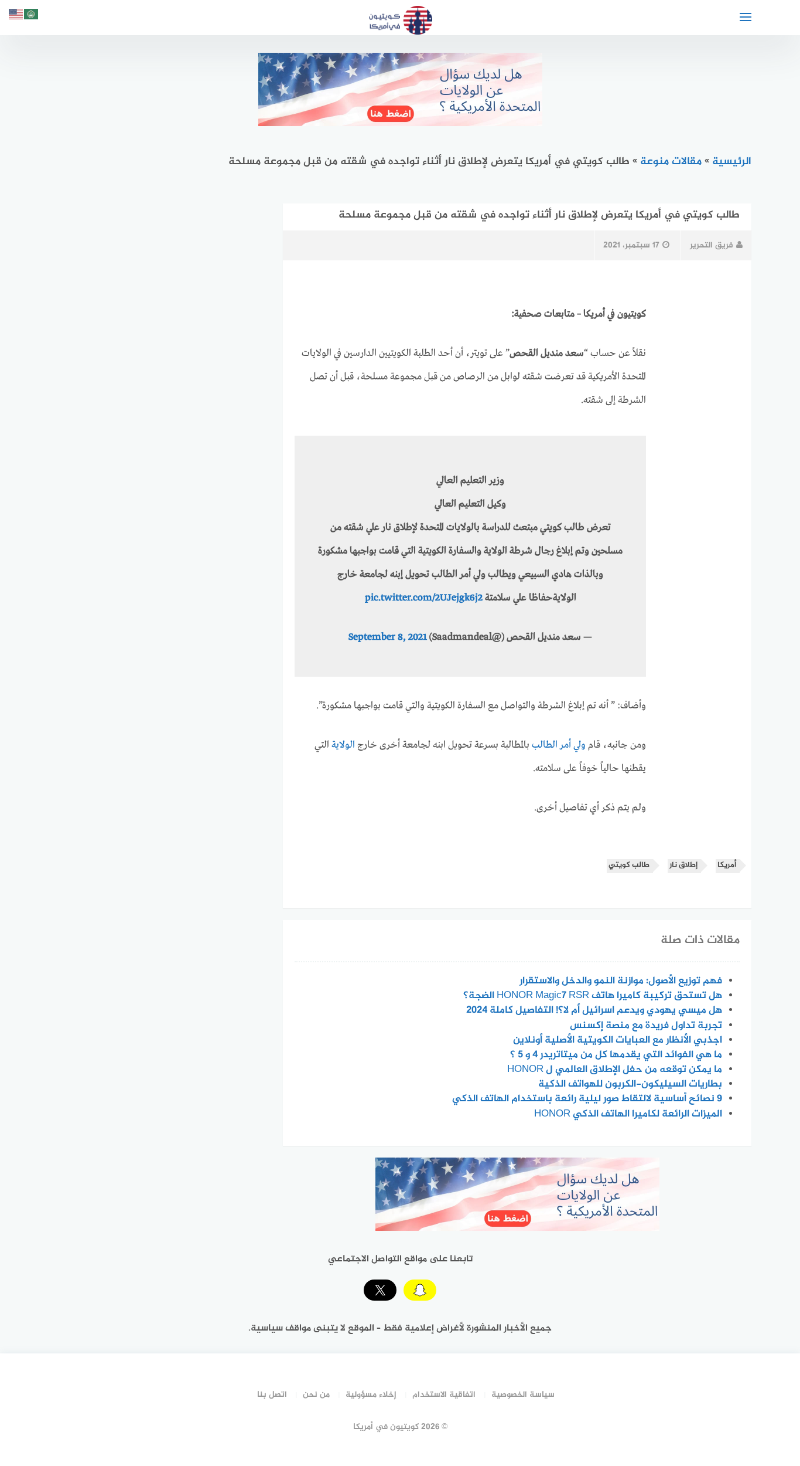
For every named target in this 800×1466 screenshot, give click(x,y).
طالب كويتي (628, 865)
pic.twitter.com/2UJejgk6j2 (424, 598)
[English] (16, 16)
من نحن (316, 1394)
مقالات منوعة (671, 162)
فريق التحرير (711, 245)
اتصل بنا (272, 1394)
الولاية (343, 745)
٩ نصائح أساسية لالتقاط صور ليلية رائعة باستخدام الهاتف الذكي (587, 1099)
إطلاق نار (683, 865)
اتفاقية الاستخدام (444, 1394)
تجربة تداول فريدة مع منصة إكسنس (646, 1025)
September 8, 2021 (387, 637)
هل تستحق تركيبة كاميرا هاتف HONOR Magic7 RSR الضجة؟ (592, 995)
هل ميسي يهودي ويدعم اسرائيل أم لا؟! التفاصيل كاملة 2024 (594, 1010)
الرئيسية (731, 162)
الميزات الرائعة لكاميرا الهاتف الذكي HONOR (628, 1114)
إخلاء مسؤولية (371, 1394)
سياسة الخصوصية (523, 1394)
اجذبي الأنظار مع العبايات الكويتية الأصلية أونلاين (617, 1040)
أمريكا (726, 865)
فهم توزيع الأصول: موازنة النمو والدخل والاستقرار (620, 981)
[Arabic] (31, 16)
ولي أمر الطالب (559, 745)
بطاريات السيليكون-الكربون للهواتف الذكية (630, 1084)
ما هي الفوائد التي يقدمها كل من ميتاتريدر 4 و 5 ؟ (616, 1055)
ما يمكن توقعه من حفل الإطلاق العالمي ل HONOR (614, 1069)
